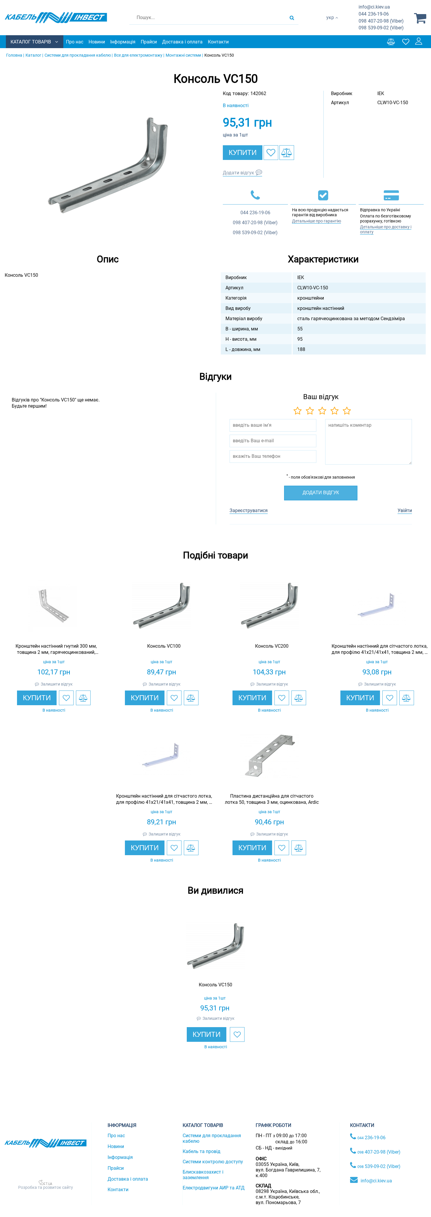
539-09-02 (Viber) (381, 28)
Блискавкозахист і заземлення (203, 1174)
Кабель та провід (201, 1151)
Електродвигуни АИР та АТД (214, 1188)
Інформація (122, 42)
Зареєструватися (249, 510)
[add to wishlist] (271, 152)
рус (330, 23)
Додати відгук (238, 172)
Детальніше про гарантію (316, 221)
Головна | (15, 55)
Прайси (149, 42)
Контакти (218, 42)
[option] (107, 165)
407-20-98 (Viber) (381, 21)
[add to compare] (286, 152)
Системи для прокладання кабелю (212, 1138)
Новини (97, 42)
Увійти (405, 510)
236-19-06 (374, 14)
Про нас (74, 42)
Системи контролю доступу (213, 1161)
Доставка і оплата (182, 42)
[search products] (291, 18)
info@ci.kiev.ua (376, 1181)
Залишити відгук (57, 684)
